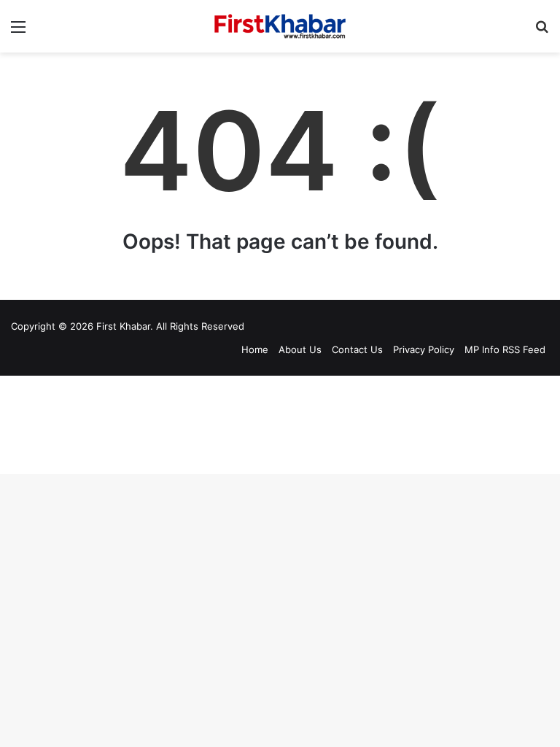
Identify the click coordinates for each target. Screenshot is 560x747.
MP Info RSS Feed (504, 349)
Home (254, 349)
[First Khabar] (280, 26)
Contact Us (357, 349)
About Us (300, 349)
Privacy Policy (423, 349)
